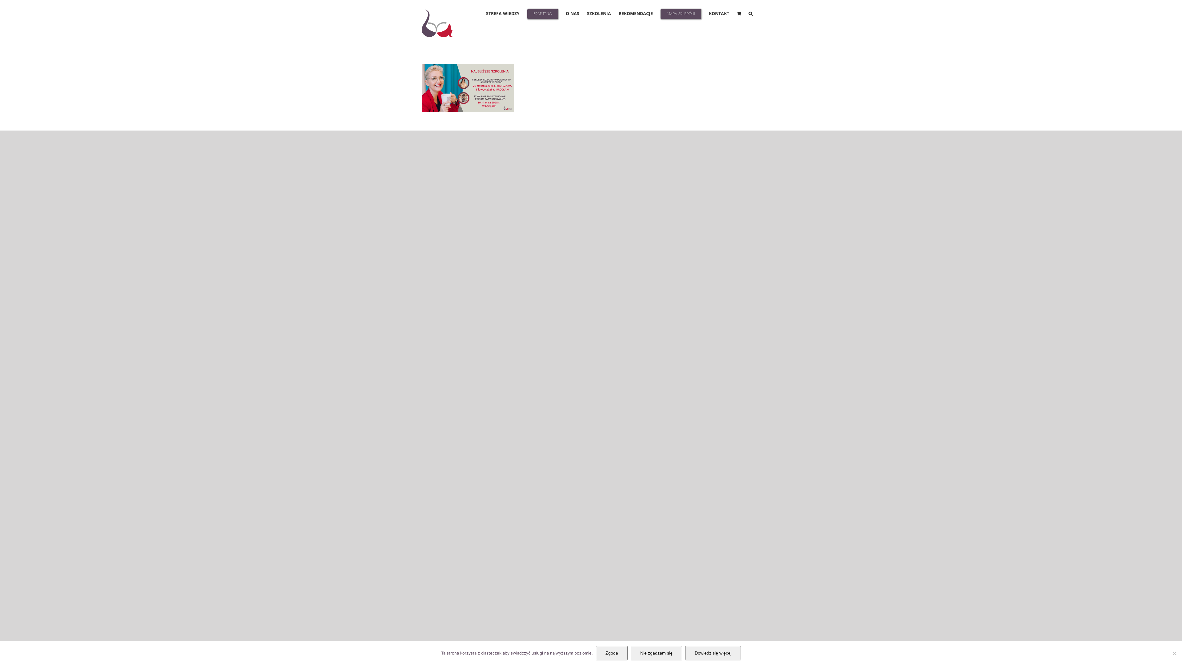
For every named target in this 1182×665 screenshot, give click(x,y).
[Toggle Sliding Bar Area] (1176, 5)
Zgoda (611, 653)
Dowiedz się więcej (713, 653)
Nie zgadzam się (656, 653)
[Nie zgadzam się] (1174, 653)
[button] (751, 13)
